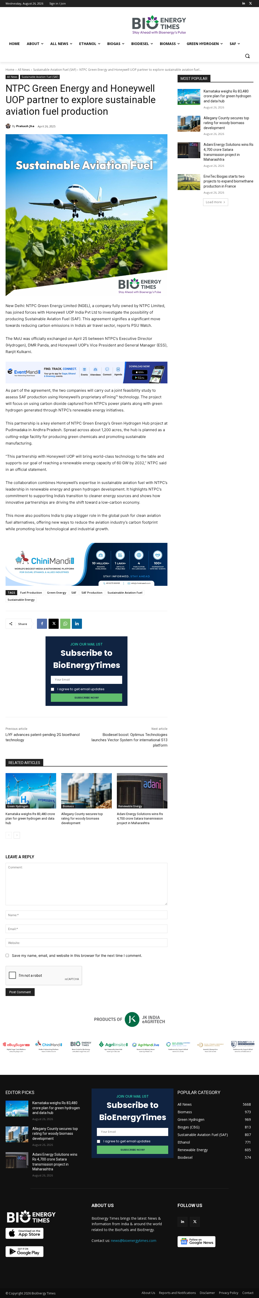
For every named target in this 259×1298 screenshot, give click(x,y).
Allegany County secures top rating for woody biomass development (82, 818)
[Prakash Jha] (9, 126)
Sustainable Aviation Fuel (124, 592)
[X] (54, 624)
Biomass (68, 806)
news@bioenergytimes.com (133, 1240)
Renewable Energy (130, 806)
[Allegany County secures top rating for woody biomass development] (86, 790)
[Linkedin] (243, 4)
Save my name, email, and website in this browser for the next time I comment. (77, 955)
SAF (73, 592)
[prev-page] (9, 835)
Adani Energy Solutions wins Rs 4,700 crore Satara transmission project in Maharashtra (140, 818)
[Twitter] (250, 4)
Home (10, 69)
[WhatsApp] (65, 624)
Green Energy (56, 592)
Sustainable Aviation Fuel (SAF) (54, 69)
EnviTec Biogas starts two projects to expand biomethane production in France (228, 181)
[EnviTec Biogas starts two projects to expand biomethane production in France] (189, 182)
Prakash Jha (25, 126)
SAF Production (91, 592)
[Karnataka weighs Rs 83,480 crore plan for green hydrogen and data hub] (31, 790)
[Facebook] (42, 624)
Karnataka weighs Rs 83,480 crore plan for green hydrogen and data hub (30, 818)
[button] (247, 56)
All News (24, 69)
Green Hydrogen (17, 806)
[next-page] (17, 835)
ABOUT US (103, 1205)
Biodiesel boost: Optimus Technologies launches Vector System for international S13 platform (129, 740)
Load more (214, 202)
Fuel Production (31, 592)
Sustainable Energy (21, 599)
